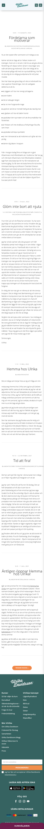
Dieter (25, 711)
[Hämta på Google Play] (28, 788)
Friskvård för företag (10, 730)
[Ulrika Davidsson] (15, 801)
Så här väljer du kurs (10, 696)
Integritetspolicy (29, 714)
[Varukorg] (36, 5)
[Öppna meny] (3, 5)
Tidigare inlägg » (21, 668)
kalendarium (6, 632)
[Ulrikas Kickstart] (24, 801)
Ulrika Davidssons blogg (11, 737)
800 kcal (26, 703)
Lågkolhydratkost (30, 696)
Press (4, 751)
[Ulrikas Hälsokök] (28, 801)
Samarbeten (6, 734)
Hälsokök (5, 747)
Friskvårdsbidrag (8, 713)
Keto (25, 700)
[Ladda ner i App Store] (15, 788)
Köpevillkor (27, 718)
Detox (25, 707)
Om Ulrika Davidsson (10, 726)
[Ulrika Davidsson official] (20, 801)
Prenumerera (22, 768)
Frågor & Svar (7, 710)
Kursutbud (6, 700)
